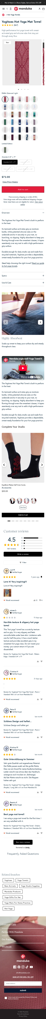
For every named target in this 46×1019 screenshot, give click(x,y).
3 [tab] (25, 89)
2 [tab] (21, 89)
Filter (24, 562)
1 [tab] (18, 89)
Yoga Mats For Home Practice (17, 903)
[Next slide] (40, 322)
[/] (23, 9)
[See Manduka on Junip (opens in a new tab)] (27, 848)
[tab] (18, 89)
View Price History (10, 182)
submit (23, 990)
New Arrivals (10, 886)
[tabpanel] (22, 62)
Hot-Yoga (8, 908)
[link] (23, 25)
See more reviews (23, 842)
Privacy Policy (23, 1016)
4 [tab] (28, 89)
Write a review (23, 554)
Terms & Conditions (23, 1014)
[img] (16, 572)
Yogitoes (8, 880)
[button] (44, 2)
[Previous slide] (5, 322)
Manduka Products (12, 891)
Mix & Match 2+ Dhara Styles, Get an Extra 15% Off (23, 3)
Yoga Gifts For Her (12, 897)
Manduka (25, 1012)
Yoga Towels (22, 880)
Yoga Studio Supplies (30, 886)
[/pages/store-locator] (10, 9)
